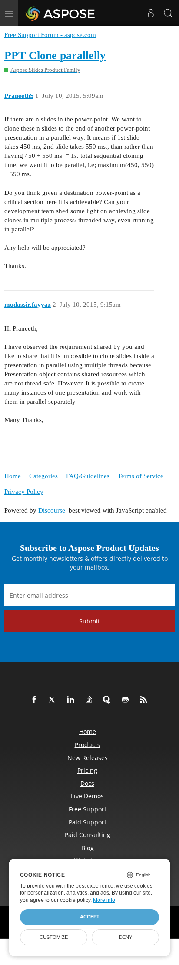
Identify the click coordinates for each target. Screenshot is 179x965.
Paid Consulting (87, 835)
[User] (150, 13)
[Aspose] (60, 13)
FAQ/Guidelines (87, 475)
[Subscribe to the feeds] (145, 700)
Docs (87, 783)
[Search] (168, 13)
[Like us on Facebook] (35, 700)
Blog (87, 848)
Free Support (87, 809)
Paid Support (87, 822)
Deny (125, 937)
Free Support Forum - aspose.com (50, 34)
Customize (54, 937)
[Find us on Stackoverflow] (90, 700)
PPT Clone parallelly (55, 55)
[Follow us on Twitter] (54, 700)
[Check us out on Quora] (108, 700)
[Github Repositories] (127, 700)
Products (87, 745)
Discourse (51, 510)
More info (104, 900)
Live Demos (87, 796)
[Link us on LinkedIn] (72, 700)
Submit (89, 621)
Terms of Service (140, 475)
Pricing (87, 770)
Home (12, 475)
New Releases (87, 758)
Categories (43, 475)
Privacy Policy (23, 491)
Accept (89, 916)
